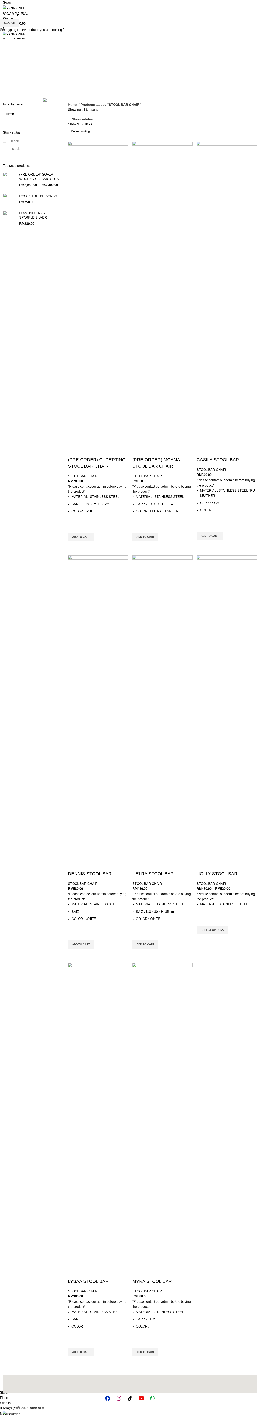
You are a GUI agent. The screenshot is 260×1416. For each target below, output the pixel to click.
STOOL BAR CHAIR (83, 476)
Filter (10, 114)
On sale (14, 141)
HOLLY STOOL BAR (217, 873)
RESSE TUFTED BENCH (38, 196)
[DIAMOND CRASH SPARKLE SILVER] (9, 220)
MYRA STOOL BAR (152, 1281)
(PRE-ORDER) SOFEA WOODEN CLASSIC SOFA (39, 177)
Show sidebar (82, 119)
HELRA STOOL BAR (153, 873)
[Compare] (73, 452)
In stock (14, 149)
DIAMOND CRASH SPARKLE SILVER (33, 215)
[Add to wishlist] (73, 523)
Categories (11, 72)
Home (73, 104)
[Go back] (8, 52)
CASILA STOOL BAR (218, 459)
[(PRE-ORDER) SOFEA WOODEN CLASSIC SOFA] (9, 180)
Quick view (73, 546)
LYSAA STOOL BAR (88, 1281)
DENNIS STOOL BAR (90, 873)
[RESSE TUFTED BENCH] (9, 199)
